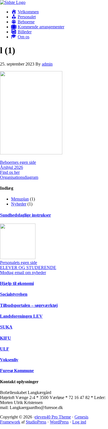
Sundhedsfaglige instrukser (25, 215)
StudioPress (36, 422)
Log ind (79, 422)
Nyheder (18, 204)
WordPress (59, 422)
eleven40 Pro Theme (53, 417)
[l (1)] (31, 152)
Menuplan (20, 199)
